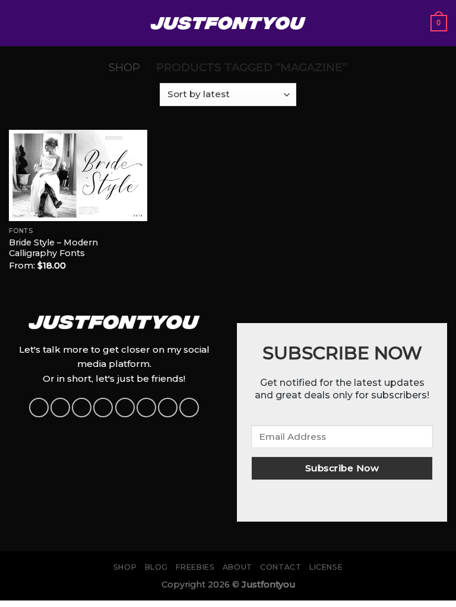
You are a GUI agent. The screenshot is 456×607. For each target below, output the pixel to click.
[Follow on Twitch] (189, 407)
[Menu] (16, 22)
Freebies (195, 567)
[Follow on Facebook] (39, 407)
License (326, 567)
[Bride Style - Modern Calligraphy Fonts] (78, 175)
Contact (280, 567)
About (237, 567)
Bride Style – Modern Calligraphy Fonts (53, 248)
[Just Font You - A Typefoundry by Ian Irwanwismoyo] (228, 23)
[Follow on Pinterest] (146, 407)
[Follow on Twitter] (103, 407)
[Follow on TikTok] (81, 407)
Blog (156, 567)
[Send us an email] (125, 407)
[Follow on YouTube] (168, 407)
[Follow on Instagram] (60, 407)
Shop (124, 67)
